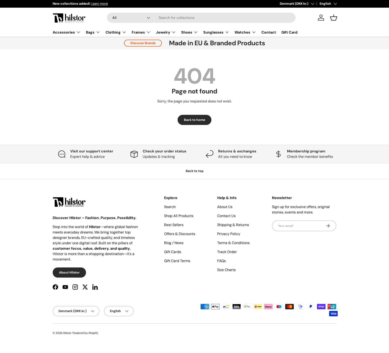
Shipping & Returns (233, 224)
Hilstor (67, 333)
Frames (138, 32)
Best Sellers (173, 224)
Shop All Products (178, 215)
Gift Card (289, 32)
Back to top (195, 171)
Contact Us (226, 215)
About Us (225, 206)
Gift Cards (172, 251)
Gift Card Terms (177, 260)
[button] (334, 18)
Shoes (186, 32)
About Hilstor (69, 272)
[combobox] (201, 18)
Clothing (113, 32)
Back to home (194, 120)
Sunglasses (213, 32)
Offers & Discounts (179, 233)
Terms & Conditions (233, 242)
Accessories (64, 32)
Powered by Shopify (85, 333)
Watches (242, 32)
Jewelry (163, 32)
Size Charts (226, 269)
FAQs (221, 260)
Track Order (227, 251)
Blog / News (173, 242)
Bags (90, 32)
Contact (268, 32)
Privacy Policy (228, 233)
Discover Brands (143, 43)
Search (170, 206)
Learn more (99, 4)
